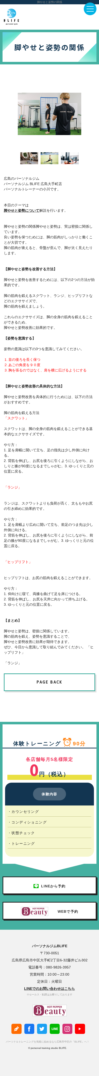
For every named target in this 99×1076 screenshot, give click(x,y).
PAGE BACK (49, 682)
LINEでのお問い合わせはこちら (49, 989)
